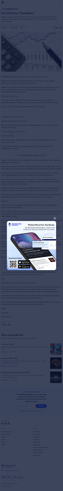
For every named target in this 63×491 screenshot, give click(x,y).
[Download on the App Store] (24, 262)
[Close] (54, 218)
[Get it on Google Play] (24, 266)
